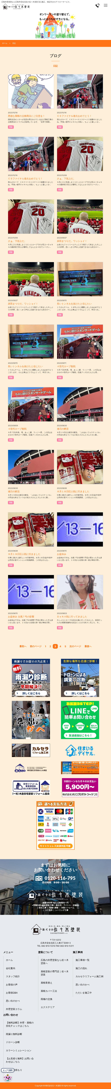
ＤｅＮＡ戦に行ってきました (72, 616)
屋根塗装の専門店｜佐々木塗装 (55, 973)
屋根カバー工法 (49, 990)
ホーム (9, 960)
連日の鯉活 (63, 428)
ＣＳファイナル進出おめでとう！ (74, 115)
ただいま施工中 (84, 992)
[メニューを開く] (105, 5)
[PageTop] (107, 1079)
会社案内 (10, 968)
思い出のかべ (13, 1000)
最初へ (23, 646)
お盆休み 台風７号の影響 (21, 616)
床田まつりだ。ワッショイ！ (72, 241)
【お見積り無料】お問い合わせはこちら (20, 1060)
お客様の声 (11, 984)
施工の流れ (81, 968)
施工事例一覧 (82, 960)
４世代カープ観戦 (66, 366)
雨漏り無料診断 (14, 1034)
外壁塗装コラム (14, 1009)
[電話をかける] (97, 5)
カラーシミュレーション (18, 1050)
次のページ (75, 646)
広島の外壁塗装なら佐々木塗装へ (55, 962)
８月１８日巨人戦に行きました (73, 491)
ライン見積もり (14, 1069)
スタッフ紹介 (13, 976)
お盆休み (61, 554)
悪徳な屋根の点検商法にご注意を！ (26, 115)
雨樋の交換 (46, 999)
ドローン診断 (13, 1042)
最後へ (88, 646)
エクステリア (48, 1007)
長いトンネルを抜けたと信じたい (74, 303)
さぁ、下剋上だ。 (66, 178)
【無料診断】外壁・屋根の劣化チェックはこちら (20, 1024)
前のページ (35, 646)
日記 (11, 127)
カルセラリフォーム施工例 (89, 976)
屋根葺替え (46, 982)
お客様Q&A (12, 992)
